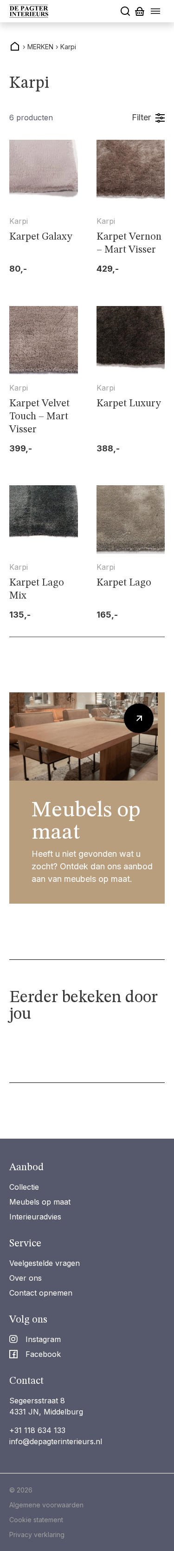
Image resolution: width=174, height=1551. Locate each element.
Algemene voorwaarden (46, 1505)
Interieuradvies (35, 1216)
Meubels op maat (40, 1201)
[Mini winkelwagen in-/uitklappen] (139, 11)
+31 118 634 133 (37, 1430)
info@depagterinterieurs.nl (55, 1441)
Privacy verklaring (36, 1534)
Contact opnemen (40, 1292)
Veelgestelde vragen (44, 1263)
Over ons (25, 1278)
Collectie (24, 1187)
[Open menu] (155, 11)
